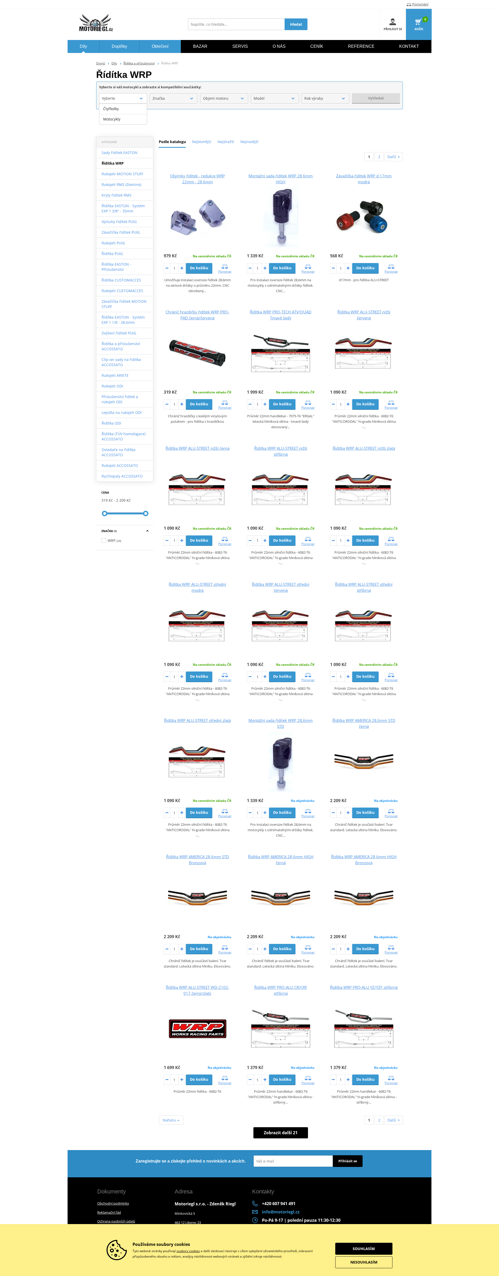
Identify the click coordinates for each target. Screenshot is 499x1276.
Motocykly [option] (111, 119)
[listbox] (123, 114)
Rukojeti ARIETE (115, 375)
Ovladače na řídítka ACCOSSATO (118, 452)
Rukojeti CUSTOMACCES (122, 290)
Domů (100, 63)
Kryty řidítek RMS (117, 195)
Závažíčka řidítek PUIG (121, 232)
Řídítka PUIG (112, 253)
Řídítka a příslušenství (139, 63)
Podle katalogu (172, 141)
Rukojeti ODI (112, 386)
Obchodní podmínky (113, 1203)
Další (392, 156)
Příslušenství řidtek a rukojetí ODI (120, 399)
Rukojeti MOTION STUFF (122, 173)
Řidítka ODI (111, 423)
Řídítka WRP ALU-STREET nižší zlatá (364, 448)
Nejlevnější (201, 141)
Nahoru (170, 1120)
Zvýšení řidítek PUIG (119, 333)
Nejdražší (226, 141)
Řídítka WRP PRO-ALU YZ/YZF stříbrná (364, 987)
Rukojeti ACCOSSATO (120, 465)
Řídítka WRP (113, 163)
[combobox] (123, 98)
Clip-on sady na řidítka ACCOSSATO (121, 362)
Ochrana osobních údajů (116, 1221)
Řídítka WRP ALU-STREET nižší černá (197, 448)
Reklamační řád (109, 1212)
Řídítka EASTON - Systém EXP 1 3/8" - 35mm (123, 208)
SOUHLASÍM (364, 1248)
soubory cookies (188, 1251)
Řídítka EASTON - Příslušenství (116, 267)
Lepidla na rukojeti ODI (122, 412)
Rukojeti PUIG (113, 242)
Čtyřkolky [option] (111, 108)
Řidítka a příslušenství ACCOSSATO (121, 346)
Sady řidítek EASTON (119, 152)
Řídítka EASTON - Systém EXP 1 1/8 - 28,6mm (123, 320)
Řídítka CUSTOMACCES (121, 280)
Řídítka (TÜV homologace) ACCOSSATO (124, 436)
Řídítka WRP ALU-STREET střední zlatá (197, 720)
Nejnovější (249, 141)
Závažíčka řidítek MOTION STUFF (124, 304)
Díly (114, 63)
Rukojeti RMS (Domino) (121, 184)
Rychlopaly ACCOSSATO (122, 476)
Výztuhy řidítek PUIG (119, 221)
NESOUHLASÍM (363, 1262)
